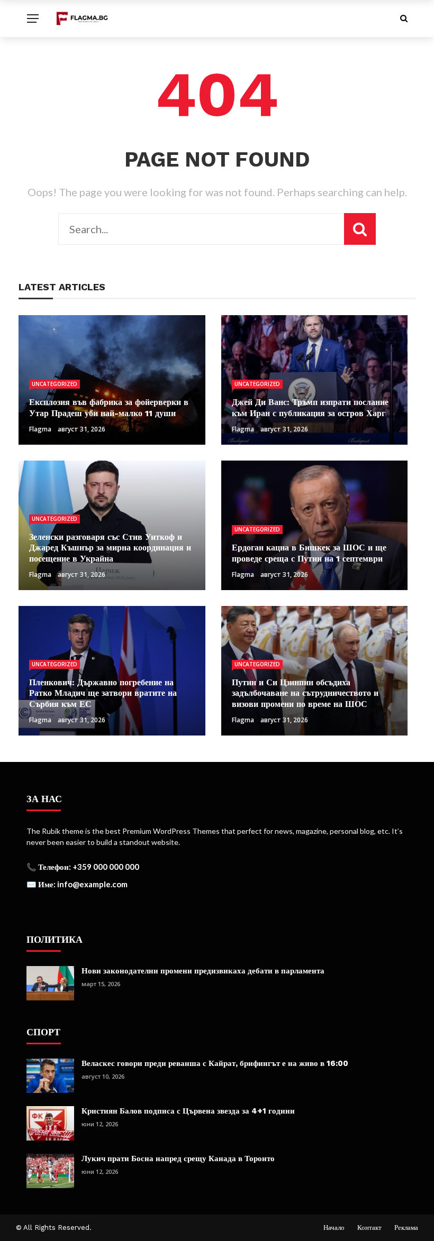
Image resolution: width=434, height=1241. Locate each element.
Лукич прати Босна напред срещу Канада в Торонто (178, 1158)
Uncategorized (54, 384)
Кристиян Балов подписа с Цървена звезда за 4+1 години (188, 1111)
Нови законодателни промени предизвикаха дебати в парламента (203, 971)
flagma (40, 429)
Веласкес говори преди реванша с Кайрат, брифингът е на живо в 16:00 (215, 1063)
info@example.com (92, 884)
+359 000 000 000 (106, 866)
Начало (334, 1227)
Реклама (406, 1227)
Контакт (369, 1227)
